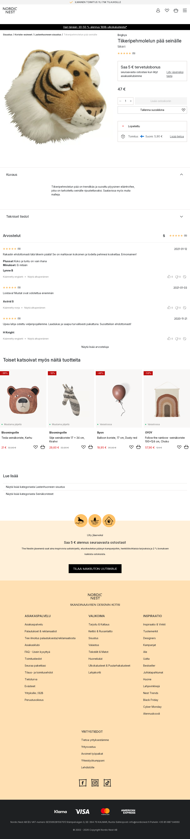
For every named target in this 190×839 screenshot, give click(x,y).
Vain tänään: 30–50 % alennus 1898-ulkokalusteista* (95, 27)
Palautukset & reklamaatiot (41, 631)
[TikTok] (107, 782)
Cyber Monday (152, 706)
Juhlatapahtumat (153, 672)
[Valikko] (184, 10)
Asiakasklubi (32, 645)
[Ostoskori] (175, 10)
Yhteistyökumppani (92, 760)
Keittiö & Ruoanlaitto (101, 631)
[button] (126, 53)
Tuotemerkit (150, 631)
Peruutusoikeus (34, 699)
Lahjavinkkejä (151, 686)
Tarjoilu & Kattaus (99, 624)
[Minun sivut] (158, 10)
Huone (147, 679)
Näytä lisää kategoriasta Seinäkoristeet (29, 493)
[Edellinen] (6, 96)
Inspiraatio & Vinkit (154, 624)
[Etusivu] (10, 10)
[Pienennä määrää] (120, 101)
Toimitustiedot (33, 658)
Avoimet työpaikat (92, 753)
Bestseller (149, 665)
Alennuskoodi (151, 713)
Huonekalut (95, 658)
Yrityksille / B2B (34, 693)
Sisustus (7, 34)
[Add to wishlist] (36, 447)
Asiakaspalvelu (34, 624)
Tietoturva (31, 679)
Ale (145, 651)
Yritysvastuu (88, 746)
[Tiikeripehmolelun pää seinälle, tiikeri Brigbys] (56, 95)
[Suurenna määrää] (130, 101)
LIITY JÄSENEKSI (87, 3)
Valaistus (94, 645)
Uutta (146, 658)
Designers (149, 638)
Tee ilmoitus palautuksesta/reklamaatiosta (50, 638)
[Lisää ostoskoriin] (42, 447)
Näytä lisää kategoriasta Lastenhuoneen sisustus (35, 486)
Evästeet (30, 686)
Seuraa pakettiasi (35, 665)
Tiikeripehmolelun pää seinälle (80, 34)
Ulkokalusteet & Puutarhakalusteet (109, 665)
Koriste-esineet (23, 34)
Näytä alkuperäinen (38, 276)
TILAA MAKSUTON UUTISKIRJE (95, 569)
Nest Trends (150, 693)
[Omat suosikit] (167, 10)
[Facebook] (83, 782)
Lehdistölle (87, 767)
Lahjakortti (95, 672)
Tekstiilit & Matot (98, 651)
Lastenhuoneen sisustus (48, 34)
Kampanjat (149, 645)
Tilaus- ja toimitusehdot (39, 672)
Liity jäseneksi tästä (175, 74)
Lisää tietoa (177, 136)
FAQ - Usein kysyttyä (37, 651)
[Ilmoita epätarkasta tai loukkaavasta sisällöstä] (184, 277)
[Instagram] (95, 782)
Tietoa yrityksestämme (95, 739)
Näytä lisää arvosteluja (95, 346)
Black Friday (150, 699)
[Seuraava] (106, 96)
